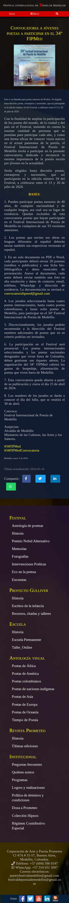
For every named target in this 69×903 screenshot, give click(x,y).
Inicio (12, 13)
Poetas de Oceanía (25, 712)
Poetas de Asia (22, 697)
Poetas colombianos (26, 681)
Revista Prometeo (27, 730)
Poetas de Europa (24, 704)
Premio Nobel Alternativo (31, 541)
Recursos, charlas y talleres (31, 613)
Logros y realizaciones (28, 788)
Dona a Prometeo (24, 808)
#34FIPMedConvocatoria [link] (21, 450)
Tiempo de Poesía (25, 720)
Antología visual (27, 658)
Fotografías (20, 556)
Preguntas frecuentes (27, 764)
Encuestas (19, 580)
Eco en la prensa (24, 572)
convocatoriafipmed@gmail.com (27, 293)
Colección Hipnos (25, 816)
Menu (36, 13)
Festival (17, 518)
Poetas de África (24, 666)
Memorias (19, 549)
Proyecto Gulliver (28, 590)
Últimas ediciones (25, 746)
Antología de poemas (27, 526)
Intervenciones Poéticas (29, 564)
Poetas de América (25, 673)
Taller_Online (22, 647)
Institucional (22, 756)
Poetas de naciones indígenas (33, 689)
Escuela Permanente (26, 640)
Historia (17, 533)
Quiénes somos (23, 772)
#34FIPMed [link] (12, 446)
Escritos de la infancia (28, 606)
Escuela (17, 624)
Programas (19, 780)
